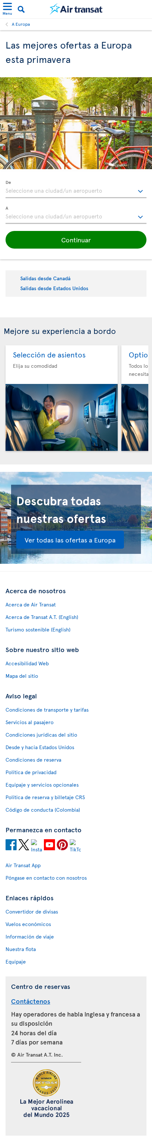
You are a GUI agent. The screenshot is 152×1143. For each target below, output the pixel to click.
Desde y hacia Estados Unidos (40, 747)
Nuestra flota (21, 949)
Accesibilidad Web (27, 663)
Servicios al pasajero (29, 722)
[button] (76, 240)
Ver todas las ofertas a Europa (70, 539)
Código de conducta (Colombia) (43, 809)
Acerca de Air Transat (31, 604)
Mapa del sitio (22, 675)
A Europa (21, 24)
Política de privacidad (31, 772)
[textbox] (76, 189)
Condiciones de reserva (33, 759)
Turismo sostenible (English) (38, 629)
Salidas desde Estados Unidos (54, 288)
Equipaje (16, 961)
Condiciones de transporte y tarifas (47, 709)
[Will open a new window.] (11, 845)
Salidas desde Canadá (45, 278)
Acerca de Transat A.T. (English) (42, 616)
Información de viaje (30, 936)
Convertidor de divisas (32, 911)
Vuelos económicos (28, 924)
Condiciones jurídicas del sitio (41, 734)
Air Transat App (23, 865)
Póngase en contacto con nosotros (46, 877)
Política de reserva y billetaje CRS (45, 797)
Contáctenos (30, 1000)
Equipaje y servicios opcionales (42, 784)
